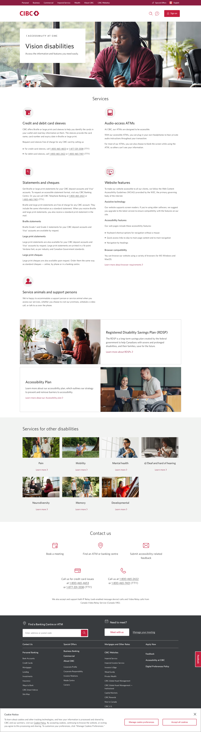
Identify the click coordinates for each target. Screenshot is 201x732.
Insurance (26, 681)
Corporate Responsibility (73, 671)
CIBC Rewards (110, 697)
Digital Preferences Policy (157, 666)
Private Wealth (110, 676)
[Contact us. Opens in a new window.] (157, 13)
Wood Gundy (110, 672)
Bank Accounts (29, 658)
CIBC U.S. (108, 706)
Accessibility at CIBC (43, 36)
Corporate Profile (70, 667)
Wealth (77, 3)
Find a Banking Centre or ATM (45, 624)
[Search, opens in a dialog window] (151, 13)
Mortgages (27, 667)
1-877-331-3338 (76, 148)
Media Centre (69, 680)
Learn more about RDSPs (118, 351)
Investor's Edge (111, 667)
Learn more (41, 469)
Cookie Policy (40, 722)
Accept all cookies (179, 722)
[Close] (195, 714)
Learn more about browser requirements (123, 264)
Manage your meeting (144, 632)
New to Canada (111, 702)
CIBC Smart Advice (30, 690)
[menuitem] (159, 2)
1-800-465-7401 (76, 154)
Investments (27, 676)
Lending (26, 672)
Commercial (48, 3)
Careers (67, 685)
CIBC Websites (104, 3)
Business (36, 3)
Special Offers (160, 3)
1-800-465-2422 (57, 154)
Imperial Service (63, 3)
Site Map (26, 694)
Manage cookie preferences (141, 722)
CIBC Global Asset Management (117, 681)
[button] (174, 2)
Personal (25, 3)
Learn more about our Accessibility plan (43, 398)
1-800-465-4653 (58, 148)
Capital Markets (111, 693)
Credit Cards (28, 663)
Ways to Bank (28, 685)
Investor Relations (71, 676)
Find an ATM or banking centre (100, 553)
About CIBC (89, 3)
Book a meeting (55, 553)
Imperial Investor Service (114, 663)
